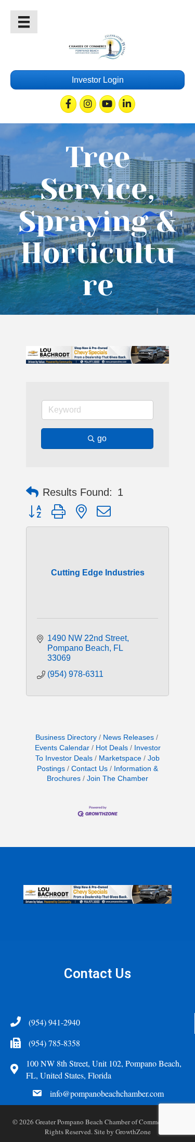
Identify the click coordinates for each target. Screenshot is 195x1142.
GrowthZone (133, 1131)
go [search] (102, 438)
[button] (32, 492)
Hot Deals (112, 748)
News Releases (128, 737)
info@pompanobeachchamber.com (107, 1093)
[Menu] (23, 21)
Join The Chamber (117, 778)
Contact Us (89, 769)
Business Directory (66, 737)
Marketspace (120, 758)
